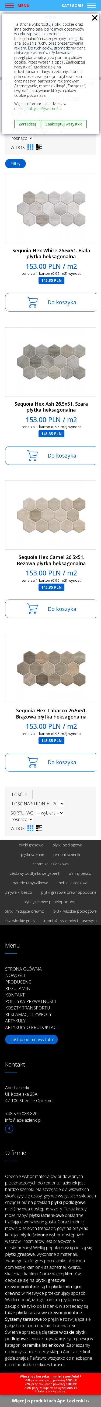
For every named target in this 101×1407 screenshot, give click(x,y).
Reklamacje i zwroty (28, 1014)
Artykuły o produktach (32, 1027)
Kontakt (15, 995)
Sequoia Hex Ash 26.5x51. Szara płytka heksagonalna (51, 406)
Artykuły (15, 1021)
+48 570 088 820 (21, 1114)
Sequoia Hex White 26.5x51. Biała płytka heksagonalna (51, 253)
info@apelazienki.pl (23, 1120)
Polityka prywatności (30, 1001)
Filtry (15, 164)
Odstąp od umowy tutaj (31, 1039)
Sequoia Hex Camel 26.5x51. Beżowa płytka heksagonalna (51, 560)
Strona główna (23, 969)
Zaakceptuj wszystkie (63, 124)
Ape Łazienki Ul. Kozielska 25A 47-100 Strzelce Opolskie (29, 1094)
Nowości (15, 975)
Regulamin (17, 988)
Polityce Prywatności (43, 108)
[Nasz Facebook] (9, 1129)
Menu (23, 5)
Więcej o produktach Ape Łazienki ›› (50, 1401)
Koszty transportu (27, 1008)
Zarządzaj (27, 124)
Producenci (19, 982)
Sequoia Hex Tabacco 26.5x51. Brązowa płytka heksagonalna (51, 713)
